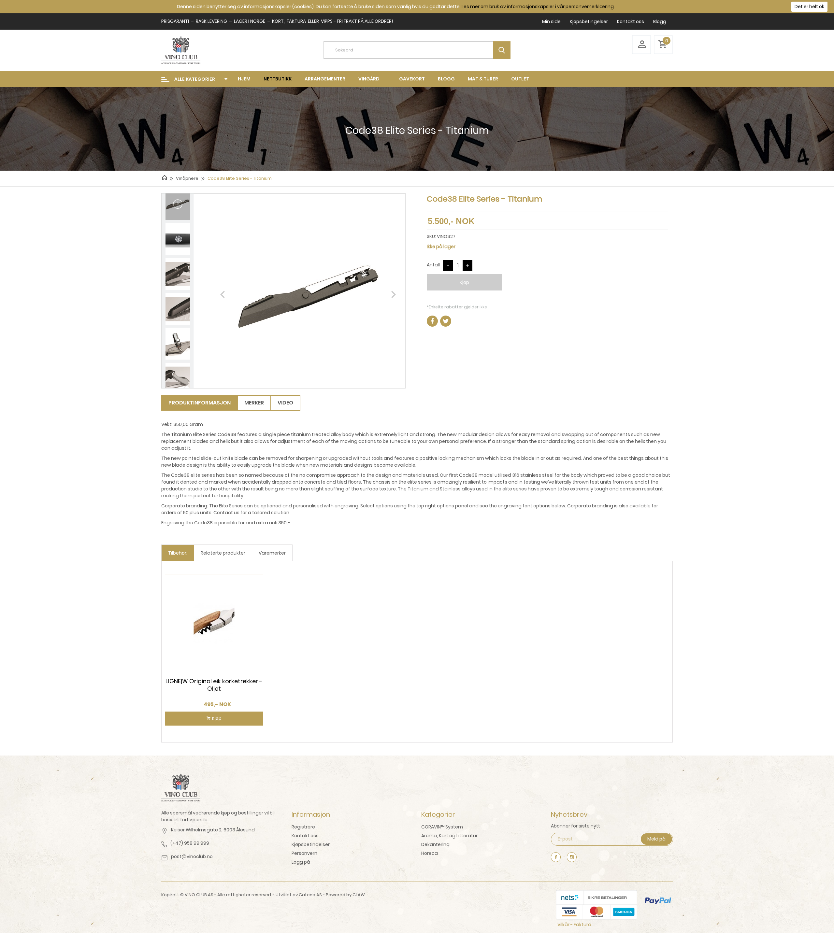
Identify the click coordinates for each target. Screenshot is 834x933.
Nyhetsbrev (569, 814)
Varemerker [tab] (272, 553)
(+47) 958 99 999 (189, 843)
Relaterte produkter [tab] (223, 553)
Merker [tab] (254, 402)
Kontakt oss (630, 21)
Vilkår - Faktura (574, 924)
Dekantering (435, 844)
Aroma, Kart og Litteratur (449, 835)
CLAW (358, 895)
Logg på (301, 862)
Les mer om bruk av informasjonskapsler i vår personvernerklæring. (538, 6)
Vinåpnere (187, 178)
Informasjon (311, 814)
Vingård (369, 79)
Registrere (303, 827)
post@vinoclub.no (192, 856)
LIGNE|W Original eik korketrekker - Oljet (213, 684)
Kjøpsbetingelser (589, 21)
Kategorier (438, 814)
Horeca (429, 853)
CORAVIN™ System (442, 827)
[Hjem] (164, 177)
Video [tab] (285, 402)
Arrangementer (325, 79)
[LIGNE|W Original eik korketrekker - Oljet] (214, 623)
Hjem (244, 79)
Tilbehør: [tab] (177, 553)
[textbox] (422, 50)
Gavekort (412, 79)
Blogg (659, 21)
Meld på (656, 839)
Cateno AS (310, 895)
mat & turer (483, 79)
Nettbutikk (278, 79)
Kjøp (464, 282)
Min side (551, 21)
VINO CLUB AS (199, 895)
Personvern (304, 853)
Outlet (520, 79)
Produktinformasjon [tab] (199, 402)
